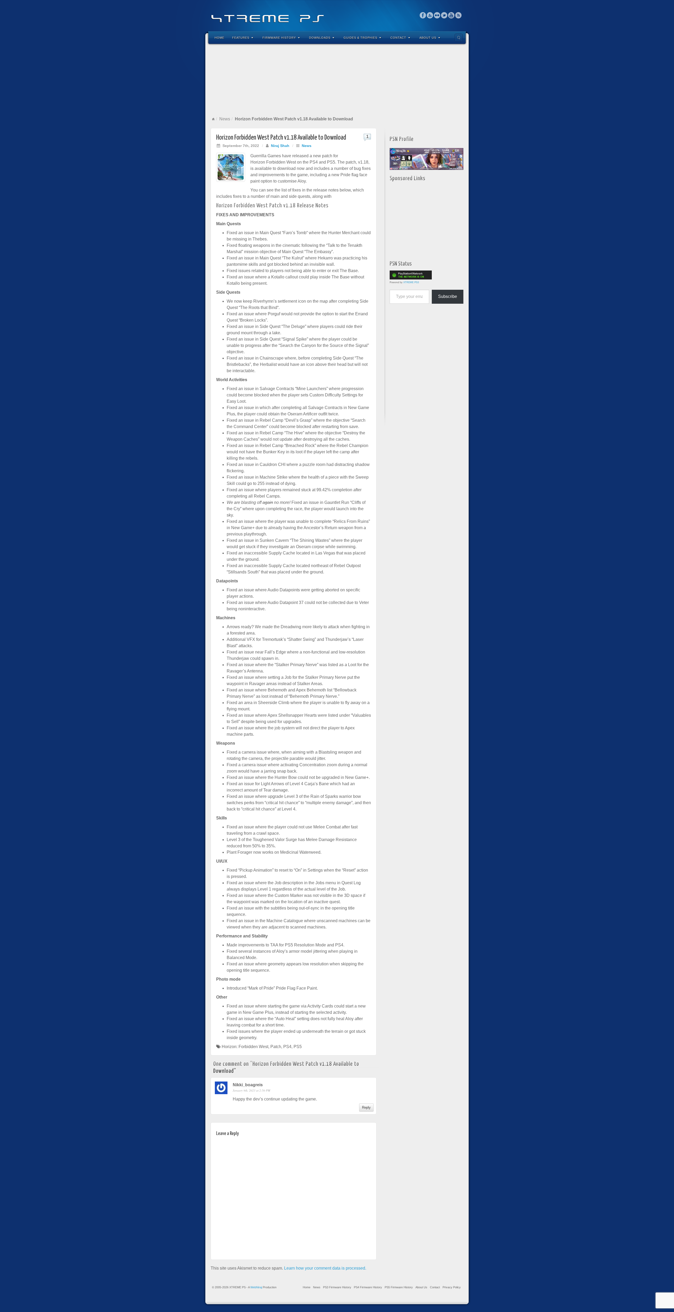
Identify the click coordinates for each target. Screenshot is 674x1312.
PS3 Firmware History (337, 1287)
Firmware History (279, 37)
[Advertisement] (337, 80)
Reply (366, 1107)
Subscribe (447, 296)
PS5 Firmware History (399, 1287)
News (224, 119)
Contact (398, 37)
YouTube (451, 15)
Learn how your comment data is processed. (325, 1268)
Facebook (423, 15)
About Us (427, 37)
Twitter (444, 15)
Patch (275, 1046)
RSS (458, 15)
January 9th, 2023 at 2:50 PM (251, 1090)
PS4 (287, 1046)
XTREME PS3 (411, 282)
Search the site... (459, 38)
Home (219, 37)
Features (240, 37)
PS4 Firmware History (368, 1287)
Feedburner (430, 15)
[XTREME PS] (337, 15)
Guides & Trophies (360, 37)
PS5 (298, 1046)
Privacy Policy (452, 1287)
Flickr (437, 15)
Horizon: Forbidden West (245, 1046)
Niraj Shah (280, 146)
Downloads (319, 37)
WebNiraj (256, 1287)
